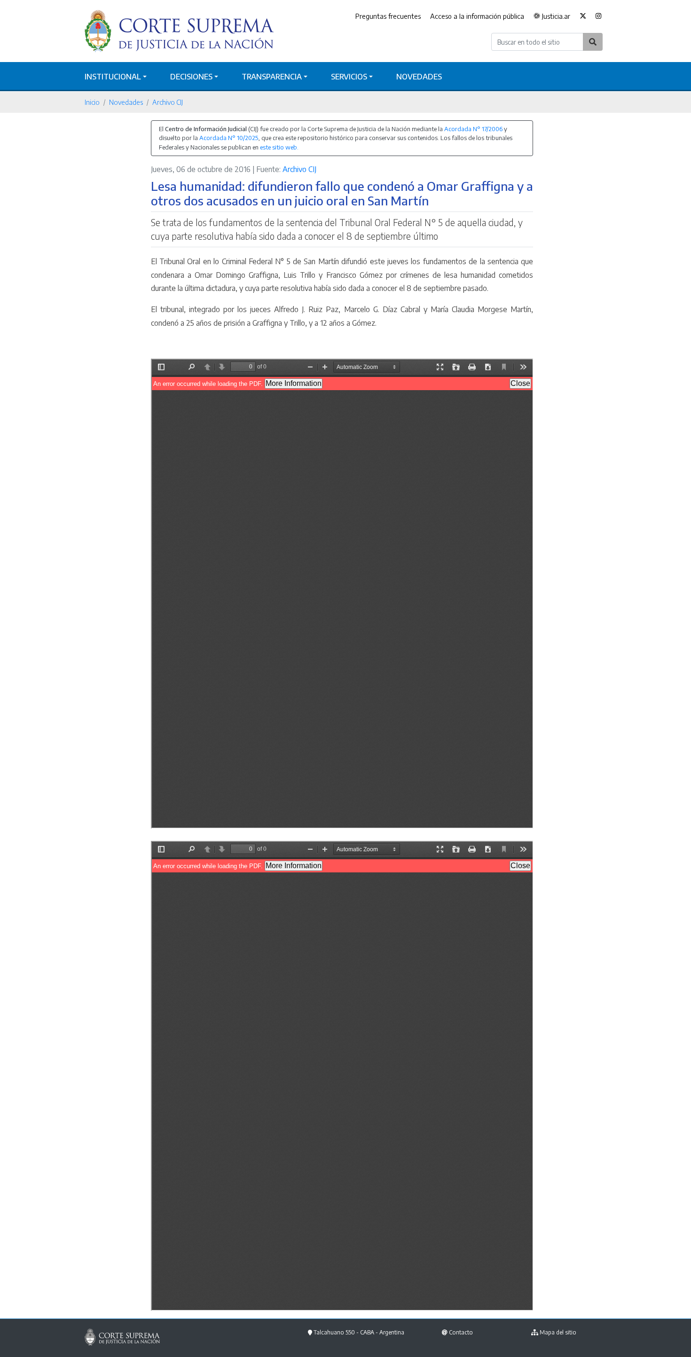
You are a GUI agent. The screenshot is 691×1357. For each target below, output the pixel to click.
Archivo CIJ (167, 102)
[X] (583, 16)
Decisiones (191, 76)
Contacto (461, 1332)
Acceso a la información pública (477, 16)
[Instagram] (598, 16)
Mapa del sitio (558, 1332)
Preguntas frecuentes (388, 16)
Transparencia (272, 76)
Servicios (349, 76)
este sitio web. (279, 147)
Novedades (419, 76)
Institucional (113, 76)
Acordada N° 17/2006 (473, 129)
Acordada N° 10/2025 (228, 137)
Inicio (92, 102)
